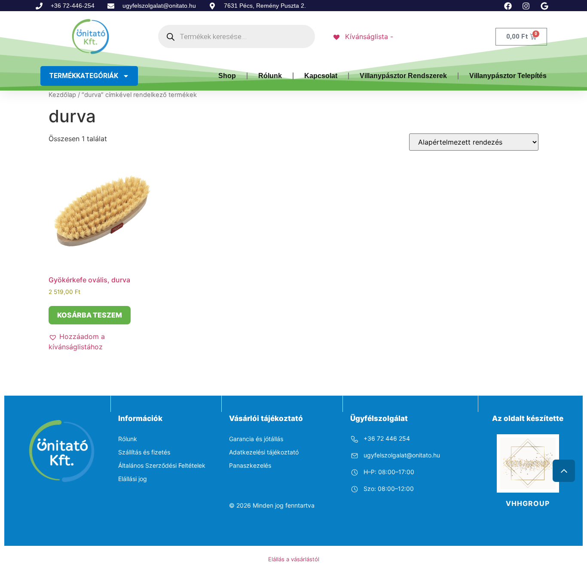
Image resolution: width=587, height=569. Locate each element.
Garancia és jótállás (256, 438)
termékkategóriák (83, 76)
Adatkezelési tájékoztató (264, 452)
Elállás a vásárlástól (293, 559)
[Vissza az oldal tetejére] (564, 471)
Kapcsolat (320, 75)
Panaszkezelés (250, 465)
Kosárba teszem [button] (89, 315)
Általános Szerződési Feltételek (161, 465)
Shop (227, 75)
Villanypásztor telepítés (508, 75)
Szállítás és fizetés (144, 452)
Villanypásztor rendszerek (403, 75)
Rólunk (270, 75)
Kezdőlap (62, 95)
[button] (102, 341)
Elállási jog (132, 478)
